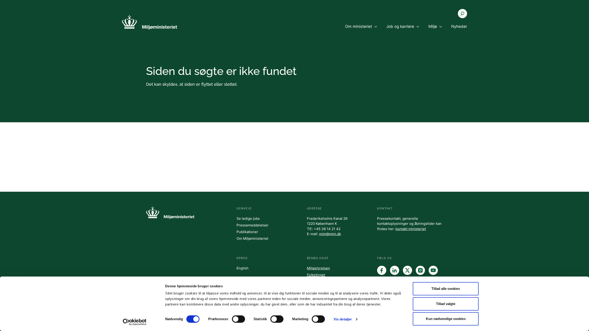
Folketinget (316, 275)
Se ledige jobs (248, 218)
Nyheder (459, 26)
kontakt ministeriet (411, 229)
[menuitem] (361, 30)
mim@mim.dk (330, 234)
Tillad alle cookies (445, 289)
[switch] (238, 319)
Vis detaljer (343, 319)
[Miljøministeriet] (149, 22)
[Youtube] (433, 270)
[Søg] (462, 13)
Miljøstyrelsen (318, 268)
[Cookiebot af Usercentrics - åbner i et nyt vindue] (135, 322)
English (242, 268)
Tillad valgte (445, 304)
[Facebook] (381, 270)
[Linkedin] (394, 270)
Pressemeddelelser (253, 225)
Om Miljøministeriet (252, 238)
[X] (407, 270)
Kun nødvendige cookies (446, 319)
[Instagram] (420, 270)
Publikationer (247, 232)
